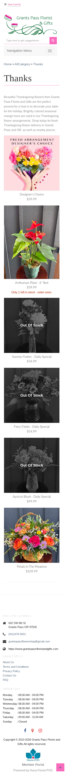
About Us (8, 662)
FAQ (5, 679)
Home (8, 64)
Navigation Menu (19, 50)
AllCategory (22, 64)
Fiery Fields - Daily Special (32, 426)
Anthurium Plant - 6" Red (31, 282)
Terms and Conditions (16, 666)
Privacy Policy (11, 671)
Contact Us (9, 675)
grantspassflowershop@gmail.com (29, 641)
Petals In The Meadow (32, 566)
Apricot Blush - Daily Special (32, 496)
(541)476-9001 (17, 634)
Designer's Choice (32, 194)
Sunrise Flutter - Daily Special (32, 356)
